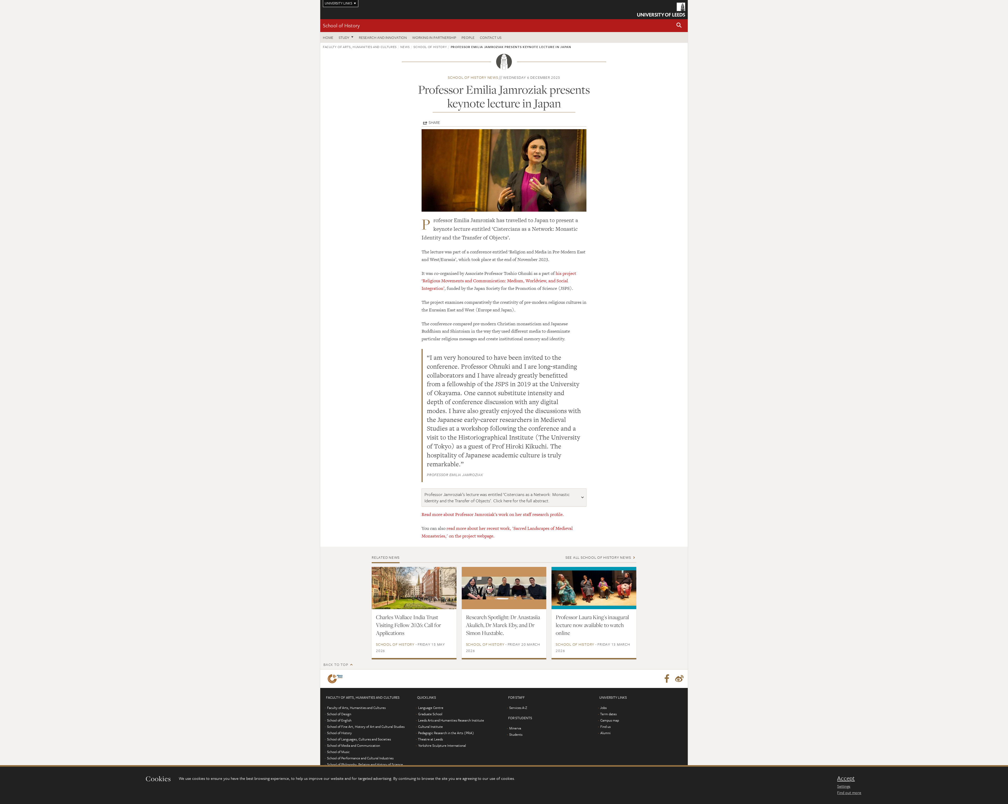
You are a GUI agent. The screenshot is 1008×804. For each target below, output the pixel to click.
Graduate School (430, 714)
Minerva (515, 728)
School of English (339, 720)
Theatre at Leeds (430, 739)
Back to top (335, 664)
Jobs (603, 707)
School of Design (339, 714)
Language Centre (430, 707)
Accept (846, 778)
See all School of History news (598, 557)
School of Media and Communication (353, 745)
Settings (843, 786)
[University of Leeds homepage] (661, 10)
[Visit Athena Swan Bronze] (336, 679)
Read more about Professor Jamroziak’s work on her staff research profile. (493, 514)
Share (434, 122)
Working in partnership (434, 37)
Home (328, 37)
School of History (341, 25)
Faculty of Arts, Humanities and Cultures (360, 46)
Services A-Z (518, 707)
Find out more (849, 792)
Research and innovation (383, 37)
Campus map (609, 720)
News (405, 46)
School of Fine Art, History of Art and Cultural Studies (366, 726)
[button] (679, 25)
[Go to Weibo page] (679, 679)
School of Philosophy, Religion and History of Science (365, 764)
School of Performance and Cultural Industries (360, 758)
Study (344, 37)
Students (515, 734)
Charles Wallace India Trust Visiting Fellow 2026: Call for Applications (408, 625)
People (468, 37)
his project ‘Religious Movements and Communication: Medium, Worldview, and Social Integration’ (499, 281)
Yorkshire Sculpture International (442, 745)
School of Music (338, 751)
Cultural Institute (430, 726)
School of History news (473, 77)
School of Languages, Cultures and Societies (359, 739)
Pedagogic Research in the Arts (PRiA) (446, 732)
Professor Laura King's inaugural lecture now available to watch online (592, 625)
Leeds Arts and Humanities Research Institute (451, 720)
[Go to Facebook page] (667, 679)
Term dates (608, 714)
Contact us (490, 37)
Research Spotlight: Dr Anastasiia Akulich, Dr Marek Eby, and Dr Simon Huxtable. (503, 625)
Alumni (605, 732)
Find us (605, 726)
